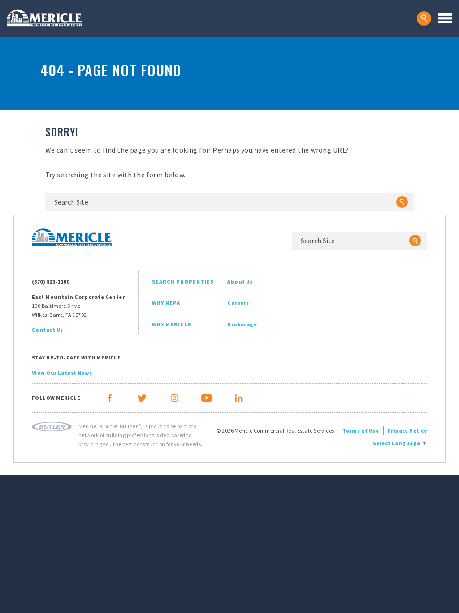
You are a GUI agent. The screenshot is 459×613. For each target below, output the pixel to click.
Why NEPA (166, 302)
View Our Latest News (62, 372)
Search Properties (183, 281)
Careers (238, 302)
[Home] (212, 18)
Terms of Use (360, 430)
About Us (240, 281)
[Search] (402, 202)
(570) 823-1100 (50, 281)
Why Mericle (171, 324)
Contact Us (47, 329)
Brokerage (242, 324)
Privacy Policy (407, 430)
